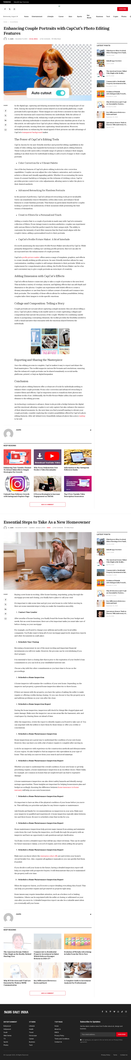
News (49, 527)
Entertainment (37, 16)
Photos (123, 16)
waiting (82, 416)
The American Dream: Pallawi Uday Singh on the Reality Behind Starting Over (116, 72)
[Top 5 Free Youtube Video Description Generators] (78, 483)
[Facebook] (5, 111)
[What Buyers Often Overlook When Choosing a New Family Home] (100, 52)
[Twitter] (5, 115)
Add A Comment (47, 504)
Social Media (33, 39)
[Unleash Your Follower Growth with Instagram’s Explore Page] (17, 483)
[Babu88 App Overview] (100, 63)
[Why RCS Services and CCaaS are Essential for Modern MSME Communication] (100, 104)
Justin (11, 39)
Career (61, 16)
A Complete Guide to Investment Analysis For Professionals (77, 982)
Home (26, 16)
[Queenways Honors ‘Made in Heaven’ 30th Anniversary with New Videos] (100, 124)
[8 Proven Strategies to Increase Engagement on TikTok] (47, 483)
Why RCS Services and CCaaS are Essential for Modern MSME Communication (116, 103)
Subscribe (122, 9)
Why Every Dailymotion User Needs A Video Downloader (46, 469)
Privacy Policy (118, 1040)
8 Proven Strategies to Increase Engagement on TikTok (47, 495)
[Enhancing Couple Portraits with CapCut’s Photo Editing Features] (48, 72)
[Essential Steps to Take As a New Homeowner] (48, 561)
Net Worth (89, 16)
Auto (70, 16)
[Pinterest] (5, 125)
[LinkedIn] (5, 120)
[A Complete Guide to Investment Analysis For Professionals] (78, 970)
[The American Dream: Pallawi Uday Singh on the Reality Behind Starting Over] (100, 73)
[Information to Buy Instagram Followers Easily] (78, 457)
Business (99, 16)
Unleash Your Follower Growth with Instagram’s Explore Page (16, 495)
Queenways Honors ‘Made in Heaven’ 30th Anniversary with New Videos (116, 124)
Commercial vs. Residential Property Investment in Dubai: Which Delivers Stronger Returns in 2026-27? (116, 83)
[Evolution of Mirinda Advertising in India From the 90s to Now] (100, 93)
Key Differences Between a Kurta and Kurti (115, 113)
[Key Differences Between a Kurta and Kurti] (100, 114)
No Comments (46, 39)
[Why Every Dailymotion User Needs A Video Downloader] (47, 457)
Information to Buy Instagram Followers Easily (76, 469)
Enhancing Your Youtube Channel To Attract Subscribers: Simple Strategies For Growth (17, 470)
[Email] (5, 130)
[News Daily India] (65, 9)
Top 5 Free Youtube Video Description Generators (74, 495)
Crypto (115, 16)
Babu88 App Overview (21, 2)
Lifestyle (50, 16)
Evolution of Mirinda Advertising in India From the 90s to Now (116, 93)
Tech (108, 16)
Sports (79, 16)
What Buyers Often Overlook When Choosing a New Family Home (116, 52)
